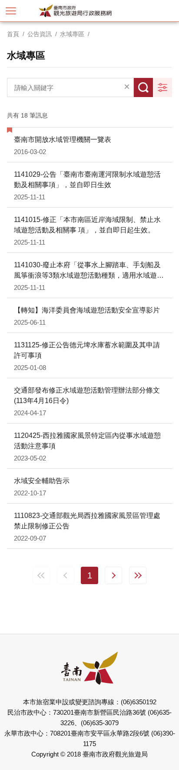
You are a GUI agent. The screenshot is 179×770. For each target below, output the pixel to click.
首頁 (13, 33)
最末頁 (137, 575)
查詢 (143, 87)
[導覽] (11, 11)
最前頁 (41, 575)
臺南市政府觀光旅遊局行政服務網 (89, 10)
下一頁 (113, 575)
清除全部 (126, 87)
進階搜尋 (162, 87)
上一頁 (65, 575)
